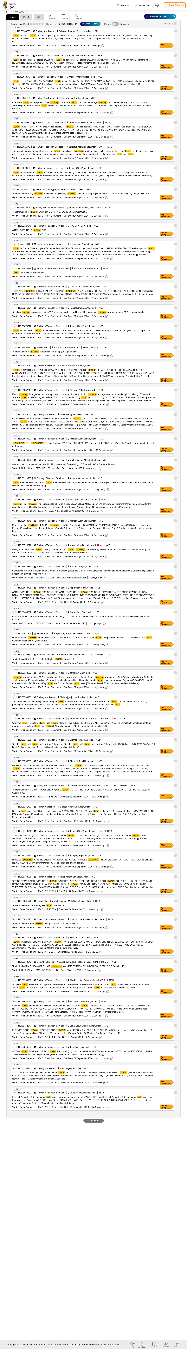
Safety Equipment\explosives (50, 207)
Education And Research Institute (53, 268)
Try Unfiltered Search (90, 24)
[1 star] (31, 24)
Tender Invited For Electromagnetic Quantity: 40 (38, 905)
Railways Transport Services (49, 55)
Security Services (45, 654)
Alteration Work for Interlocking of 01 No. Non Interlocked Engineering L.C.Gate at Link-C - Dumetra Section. (63, 464)
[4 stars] (40, 24)
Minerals (40, 189)
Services (124, 5)
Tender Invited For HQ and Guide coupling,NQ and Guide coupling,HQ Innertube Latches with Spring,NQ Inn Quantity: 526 (80, 193)
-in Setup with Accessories (29, 272)
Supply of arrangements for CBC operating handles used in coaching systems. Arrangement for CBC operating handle (78, 312)
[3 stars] (37, 24)
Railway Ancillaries (45, 31)
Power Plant (43, 347)
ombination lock (64, 24)
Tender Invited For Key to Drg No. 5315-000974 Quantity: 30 (45, 923)
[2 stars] (34, 24)
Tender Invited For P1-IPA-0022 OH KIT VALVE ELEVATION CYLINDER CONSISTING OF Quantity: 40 (68, 966)
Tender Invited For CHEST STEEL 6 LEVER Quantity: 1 (43, 659)
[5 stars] (43, 24)
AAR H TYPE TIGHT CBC (29, 230)
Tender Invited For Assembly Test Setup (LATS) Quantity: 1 (45, 351)
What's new (144, 5)
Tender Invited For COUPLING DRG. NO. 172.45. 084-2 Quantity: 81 (49, 212)
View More (93, 1120)
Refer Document (27, 45)
